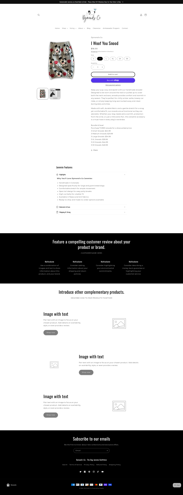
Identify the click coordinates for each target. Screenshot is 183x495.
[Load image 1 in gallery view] (42, 93)
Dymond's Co (88, 488)
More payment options (113, 85)
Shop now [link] (51, 332)
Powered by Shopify (98, 488)
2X (120, 59)
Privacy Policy (89, 465)
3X (127, 59)
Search (64, 465)
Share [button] (95, 150)
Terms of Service (75, 465)
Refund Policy (101, 465)
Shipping (94, 51)
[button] (39, 15)
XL (113, 59)
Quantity (94, 63)
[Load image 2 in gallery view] (55, 93)
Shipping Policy (115, 465)
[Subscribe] (107, 450)
